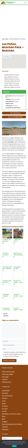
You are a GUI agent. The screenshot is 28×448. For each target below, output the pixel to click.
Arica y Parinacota (7, 396)
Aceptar (14, 446)
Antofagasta (5, 390)
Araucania (5, 393)
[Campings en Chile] (8, 2)
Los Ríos (4, 411)
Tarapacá (5, 427)
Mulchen (6, 316)
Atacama (4, 398)
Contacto (5, 379)
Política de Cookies (7, 374)
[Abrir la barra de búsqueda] (19, 2)
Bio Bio (6, 39)
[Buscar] (24, 438)
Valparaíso (5, 429)
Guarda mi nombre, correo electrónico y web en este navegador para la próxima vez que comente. (14, 354)
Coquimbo (5, 406)
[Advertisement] (14, 22)
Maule (3, 416)
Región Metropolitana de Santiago (12, 424)
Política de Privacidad (8, 371)
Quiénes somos (6, 382)
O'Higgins (4, 421)
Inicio (3, 39)
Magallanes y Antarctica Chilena (11, 414)
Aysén (3, 401)
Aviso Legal (5, 377)
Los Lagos (5, 408)
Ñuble (3, 419)
